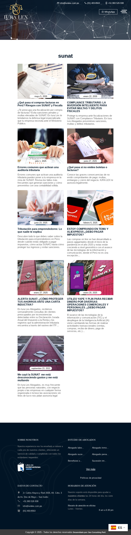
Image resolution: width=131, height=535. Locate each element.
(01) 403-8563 (93, 3)
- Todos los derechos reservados (74, 532)
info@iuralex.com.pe (69, 3)
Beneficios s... (75, 460)
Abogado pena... (100, 454)
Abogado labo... (76, 447)
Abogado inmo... (100, 447)
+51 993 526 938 (116, 3)
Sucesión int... (99, 460)
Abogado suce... (76, 454)
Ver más (90, 469)
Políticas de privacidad (90, 478)
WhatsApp (109, 12)
